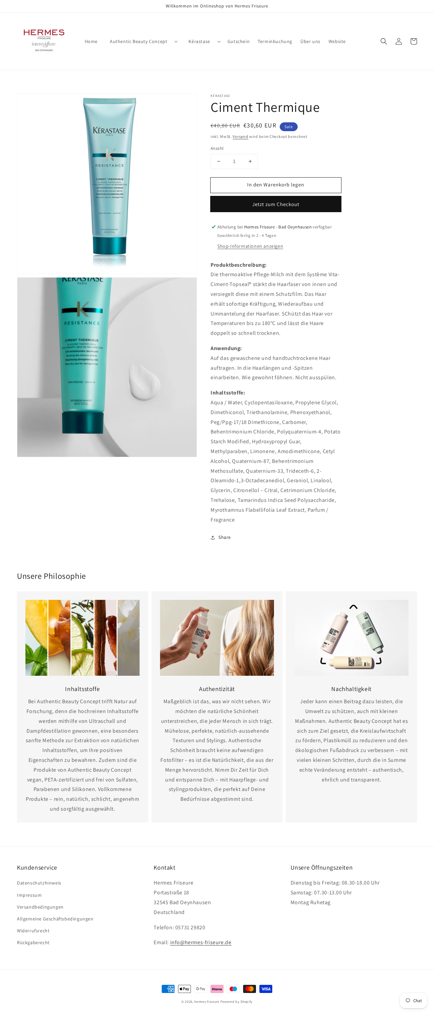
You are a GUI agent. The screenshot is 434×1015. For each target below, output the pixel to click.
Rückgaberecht (33, 942)
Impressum (29, 895)
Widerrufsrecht (33, 931)
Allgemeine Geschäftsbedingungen (55, 919)
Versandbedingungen (40, 907)
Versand (240, 136)
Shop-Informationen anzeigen (250, 246)
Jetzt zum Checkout (275, 204)
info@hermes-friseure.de (201, 942)
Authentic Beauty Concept (138, 41)
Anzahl (217, 148)
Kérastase (199, 41)
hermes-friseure (206, 1001)
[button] (383, 41)
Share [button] (224, 537)
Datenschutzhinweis (39, 883)
